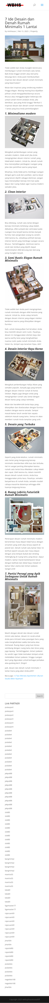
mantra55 (9, 874)
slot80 (7, 812)
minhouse (11, 31)
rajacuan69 (9, 913)
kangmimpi (9, 859)
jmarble (8, 940)
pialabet (8, 730)
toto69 (7, 890)
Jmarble (8, 987)
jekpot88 (8, 773)
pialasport (9, 707)
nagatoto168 (10, 979)
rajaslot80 (9, 948)
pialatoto (8, 964)
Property (34, 31)
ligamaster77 (10, 905)
